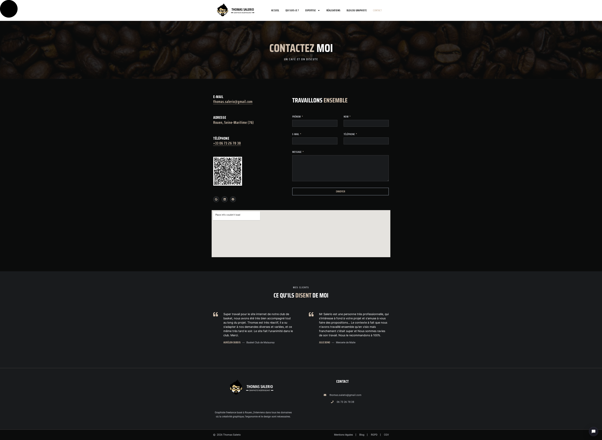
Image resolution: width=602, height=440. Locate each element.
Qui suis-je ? (292, 10)
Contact (377, 10)
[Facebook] (233, 199)
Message (297, 152)
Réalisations (333, 10)
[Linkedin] (224, 199)
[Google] (216, 199)
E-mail (295, 134)
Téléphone (349, 134)
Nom (346, 116)
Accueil (275, 10)
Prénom (296, 116)
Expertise (310, 10)
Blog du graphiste (357, 10)
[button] (593, 431)
